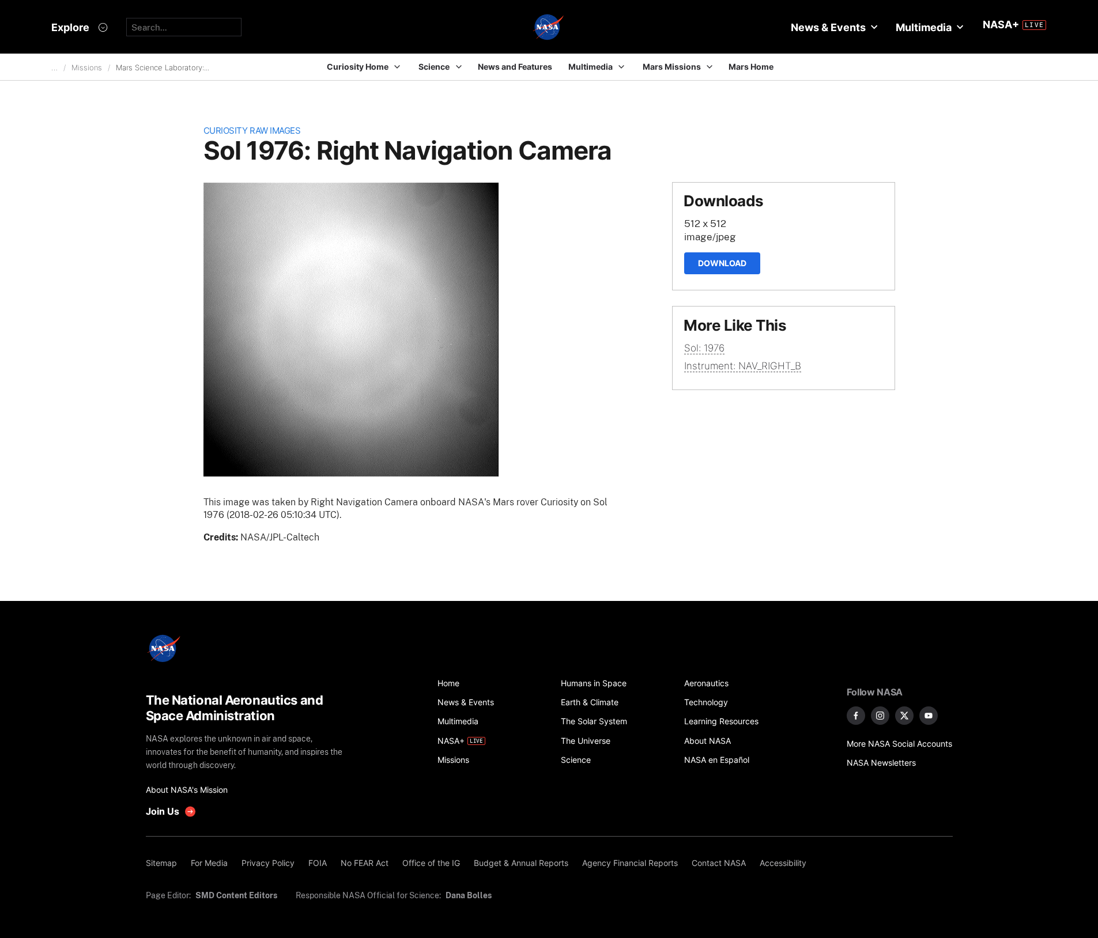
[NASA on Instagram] (880, 715)
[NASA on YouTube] (928, 715)
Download (722, 263)
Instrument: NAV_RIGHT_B (742, 366)
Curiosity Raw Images (252, 130)
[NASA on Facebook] (856, 715)
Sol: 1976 (704, 348)
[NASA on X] (904, 715)
